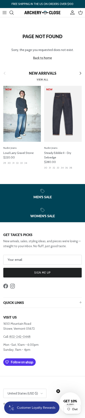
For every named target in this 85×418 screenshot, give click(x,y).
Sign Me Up (42, 272)
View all (42, 79)
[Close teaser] (58, 391)
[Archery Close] (42, 12)
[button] (70, 403)
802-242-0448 (20, 337)
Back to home (42, 58)
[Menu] (4, 12)
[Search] (13, 12)
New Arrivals (42, 73)
